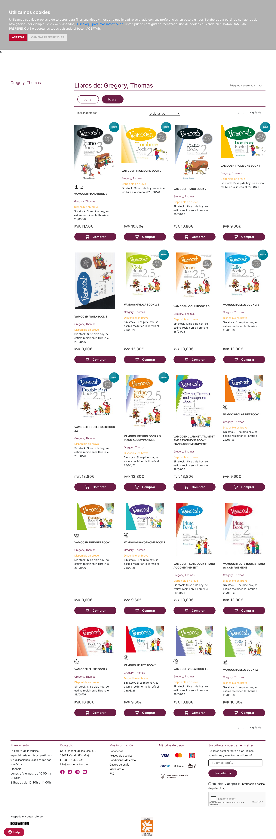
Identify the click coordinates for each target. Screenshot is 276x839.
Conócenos (116, 751)
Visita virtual (116, 769)
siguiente (255, 112)
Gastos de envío (119, 764)
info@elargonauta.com (74, 764)
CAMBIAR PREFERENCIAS (47, 37)
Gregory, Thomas (84, 201)
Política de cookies (120, 755)
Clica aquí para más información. (100, 24)
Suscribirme (222, 773)
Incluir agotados (87, 112)
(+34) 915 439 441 (72, 759)
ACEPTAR (18, 37)
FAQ (112, 773)
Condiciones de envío (122, 760)
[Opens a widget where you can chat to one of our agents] (14, 832)
